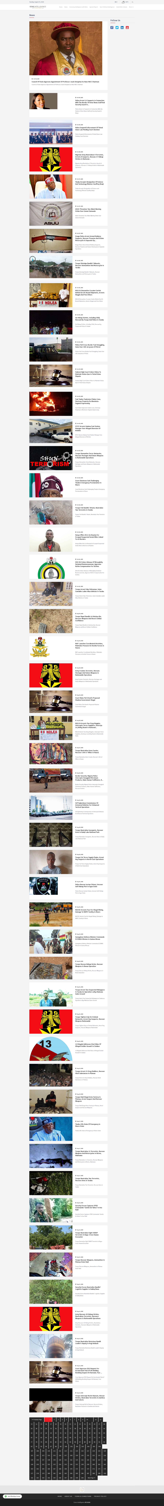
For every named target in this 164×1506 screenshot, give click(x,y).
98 (56, 1446)
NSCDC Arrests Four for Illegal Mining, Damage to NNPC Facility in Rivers (89, 911)
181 (54, 1473)
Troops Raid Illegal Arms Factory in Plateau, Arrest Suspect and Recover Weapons (88, 1099)
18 (56, 1424)
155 (65, 1464)
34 (56, 1428)
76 (104, 1437)
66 (56, 1437)
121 (32, 1455)
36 (65, 1428)
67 (60, 1437)
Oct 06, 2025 (80, 260)
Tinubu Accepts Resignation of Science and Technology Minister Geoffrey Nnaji (89, 183)
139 (54, 1460)
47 (41, 1433)
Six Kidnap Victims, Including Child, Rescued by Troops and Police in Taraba (89, 319)
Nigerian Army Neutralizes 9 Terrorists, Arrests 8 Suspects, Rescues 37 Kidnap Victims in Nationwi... (89, 157)
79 (41, 1442)
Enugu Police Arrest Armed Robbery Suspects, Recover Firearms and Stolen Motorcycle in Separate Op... (89, 238)
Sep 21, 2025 (80, 987)
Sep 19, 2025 (80, 1068)
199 (77, 1478)
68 (65, 1437)
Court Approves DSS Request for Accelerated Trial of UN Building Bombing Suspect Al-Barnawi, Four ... (88, 1371)
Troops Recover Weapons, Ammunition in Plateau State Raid (90, 1261)
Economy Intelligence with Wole (78, 7)
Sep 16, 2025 (80, 1203)
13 (31, 1424)
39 (80, 1428)
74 (94, 1437)
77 (31, 1442)
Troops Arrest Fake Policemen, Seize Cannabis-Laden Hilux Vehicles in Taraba (89, 590)
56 (85, 1433)
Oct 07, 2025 (80, 179)
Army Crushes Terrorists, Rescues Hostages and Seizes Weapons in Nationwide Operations (87, 673)
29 (31, 1428)
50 (56, 1433)
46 (36, 1433)
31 (41, 1428)
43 (99, 1428)
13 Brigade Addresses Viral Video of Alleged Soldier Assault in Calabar (88, 1045)
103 (83, 1446)
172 (82, 1469)
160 (93, 1464)
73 (89, 1437)
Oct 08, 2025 (80, 152)
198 (71, 1478)
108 (37, 1451)
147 (99, 1460)
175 (99, 1469)
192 (37, 1478)
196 (60, 1478)
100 (66, 1446)
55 (80, 1433)
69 (70, 1437)
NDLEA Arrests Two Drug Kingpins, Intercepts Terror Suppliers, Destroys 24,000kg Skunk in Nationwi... (88, 725)
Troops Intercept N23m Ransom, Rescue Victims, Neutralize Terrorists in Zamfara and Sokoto (90, 1398)
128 (71, 1455)
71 (80, 1437)
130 (82, 1455)
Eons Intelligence (79, 1502)
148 (105, 1460)
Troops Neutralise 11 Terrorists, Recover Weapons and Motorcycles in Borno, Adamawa (90, 1153)
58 (94, 1433)
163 (32, 1469)
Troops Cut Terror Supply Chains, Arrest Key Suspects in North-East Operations (89, 858)
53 (70, 1433)
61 (31, 1437)
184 (71, 1473)
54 (75, 1433)
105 (94, 1446)
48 (46, 1433)
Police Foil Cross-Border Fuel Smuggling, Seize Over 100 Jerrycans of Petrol (90, 346)
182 (60, 1473)
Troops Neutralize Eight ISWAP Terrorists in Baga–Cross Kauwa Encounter (87, 1235)
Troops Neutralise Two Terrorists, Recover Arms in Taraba (87, 1179)
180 (49, 1473)
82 (56, 1442)
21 (70, 1424)
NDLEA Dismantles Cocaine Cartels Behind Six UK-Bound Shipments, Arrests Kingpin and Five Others (89, 292)
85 (70, 1442)
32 (46, 1428)
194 (49, 1478)
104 (88, 1446)
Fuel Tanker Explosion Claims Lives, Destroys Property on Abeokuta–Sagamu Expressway (88, 401)
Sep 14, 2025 (80, 1311)
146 (93, 1460)
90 (94, 1442)
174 (93, 1469)
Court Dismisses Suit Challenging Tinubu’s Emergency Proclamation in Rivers (88, 483)
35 (60, 1428)
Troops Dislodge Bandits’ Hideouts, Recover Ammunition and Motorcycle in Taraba (89, 265)
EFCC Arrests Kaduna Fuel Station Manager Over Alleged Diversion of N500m (87, 428)
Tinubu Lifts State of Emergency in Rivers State (87, 1125)
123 (43, 1455)
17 (51, 1424)
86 (75, 1442)
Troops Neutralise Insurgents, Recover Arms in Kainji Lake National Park (89, 831)
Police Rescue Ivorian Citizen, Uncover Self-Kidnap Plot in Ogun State (89, 885)
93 (31, 1446)
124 (49, 1455)
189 (99, 1473)
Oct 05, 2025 (80, 287)
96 (46, 1446)
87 (80, 1442)
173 (88, 1469)
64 (46, 1437)
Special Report (93, 7)
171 (77, 1469)
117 (88, 1451)
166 (49, 1469)
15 (41, 1424)
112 (60, 1451)
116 (82, 1451)
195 (54, 1478)
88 (85, 1442)
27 (99, 1424)
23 (80, 1424)
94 (36, 1446)
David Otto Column (121, 7)
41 (89, 1428)
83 (60, 1442)
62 (36, 1437)
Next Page (91, 1478)
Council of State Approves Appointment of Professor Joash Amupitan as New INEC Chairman (65, 82)
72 (85, 1437)
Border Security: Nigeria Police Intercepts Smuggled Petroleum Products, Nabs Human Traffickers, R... (89, 778)
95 (41, 1446)
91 (99, 1442)
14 (36, 1424)
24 (85, 1424)
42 (94, 1428)
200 (82, 1478)
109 (43, 1451)
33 (51, 1428)
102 (77, 1446)
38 (75, 1428)
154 (60, 1464)
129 (77, 1455)
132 (93, 1455)
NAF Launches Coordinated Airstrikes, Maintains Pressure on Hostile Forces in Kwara (89, 646)
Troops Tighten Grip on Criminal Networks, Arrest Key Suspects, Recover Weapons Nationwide (90, 1019)
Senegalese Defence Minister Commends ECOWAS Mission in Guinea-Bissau (89, 938)
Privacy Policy (100, 1496)
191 (32, 1478)
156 (71, 1464)
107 (32, 1451)
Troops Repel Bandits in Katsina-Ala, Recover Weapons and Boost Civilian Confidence (88, 618)
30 (36, 1428)
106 (99, 1446)
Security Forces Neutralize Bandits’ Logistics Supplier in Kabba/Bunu (88, 1288)
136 (37, 1460)
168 (60, 1469)
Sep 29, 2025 (80, 641)
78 (36, 1442)
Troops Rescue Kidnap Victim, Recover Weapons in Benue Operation (89, 965)
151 (43, 1464)
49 (51, 1433)
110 (49, 1451)
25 (89, 1424)
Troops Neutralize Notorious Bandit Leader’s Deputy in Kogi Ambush (88, 1342)
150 (37, 1464)
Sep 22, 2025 (80, 934)
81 (51, 1442)
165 (43, 1469)
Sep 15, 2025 (80, 1257)
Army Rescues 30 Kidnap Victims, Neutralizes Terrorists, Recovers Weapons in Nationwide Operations (88, 1316)
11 (96, 1419)
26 (94, 1424)
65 (51, 1437)
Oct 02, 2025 (80, 478)
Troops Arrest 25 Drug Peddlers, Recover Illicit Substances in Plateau (90, 1072)
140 (60, 1460)
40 (85, 1428)
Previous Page (37, 1419)
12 (100, 1419)
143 (77, 1460)
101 (71, 1446)
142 (71, 1460)
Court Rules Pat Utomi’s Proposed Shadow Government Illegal (87, 699)
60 (104, 1433)
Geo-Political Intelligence (107, 7)
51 (60, 1433)
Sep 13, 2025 (80, 1338)
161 (99, 1464)
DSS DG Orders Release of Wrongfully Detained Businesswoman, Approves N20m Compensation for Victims (89, 564)
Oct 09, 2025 (36, 79)
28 (104, 1424)
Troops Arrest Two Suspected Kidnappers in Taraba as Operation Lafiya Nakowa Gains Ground (90, 992)
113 (65, 1451)
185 (77, 1473)
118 (93, 1451)
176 (105, 1469)
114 (71, 1451)
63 (41, 1437)
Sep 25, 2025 (80, 881)
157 (77, 1464)
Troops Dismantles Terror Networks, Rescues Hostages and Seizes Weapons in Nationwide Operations (89, 455)
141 (65, 1460)
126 (60, 1455)
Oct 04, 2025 (80, 342)
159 (88, 1464)
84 (65, 1442)
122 (37, 1455)
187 (88, 1473)
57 (89, 1433)
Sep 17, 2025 (80, 1121)
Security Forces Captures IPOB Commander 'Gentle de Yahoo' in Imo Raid (88, 1208)
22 (75, 1424)
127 (65, 1455)
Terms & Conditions (83, 1496)
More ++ (131, 7)
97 (51, 1446)
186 (82, 1473)
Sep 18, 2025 (80, 1094)
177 (32, 1473)
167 (54, 1469)
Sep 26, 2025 (80, 773)
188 (93, 1473)
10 (87, 1419)
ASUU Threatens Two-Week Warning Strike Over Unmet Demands (88, 210)
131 (88, 1455)
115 (77, 1451)
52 (65, 1433)
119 (99, 1451)
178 (37, 1473)
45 (31, 1433)
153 (54, 1464)
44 (104, 1428)
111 (54, 1451)
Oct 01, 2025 (80, 559)
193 (43, 1478)
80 (46, 1442)
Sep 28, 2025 (80, 720)
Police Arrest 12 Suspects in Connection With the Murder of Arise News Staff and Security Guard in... (90, 102)
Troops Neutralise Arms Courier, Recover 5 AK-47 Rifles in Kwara (87, 751)
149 (32, 1464)
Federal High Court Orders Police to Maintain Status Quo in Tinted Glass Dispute (88, 374)
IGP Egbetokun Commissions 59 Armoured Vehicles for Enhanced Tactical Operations (87, 805)
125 (54, 1455)
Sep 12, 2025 (80, 1365)
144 (82, 1460)
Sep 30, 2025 (80, 613)
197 (65, 1478)
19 (60, 1424)
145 (88, 1460)
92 (104, 1442)
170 (71, 1469)
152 (49, 1464)
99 (60, 1446)
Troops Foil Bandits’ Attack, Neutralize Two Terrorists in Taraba (89, 509)
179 (43, 1473)
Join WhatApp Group (14, 1496)
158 (82, 1464)
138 (49, 1460)
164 (37, 1469)
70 (75, 1437)
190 (105, 1473)
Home (60, 7)
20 (65, 1424)
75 (99, 1437)
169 (65, 1469)
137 (43, 1460)
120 (105, 1451)
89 (89, 1442)
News (66, 7)
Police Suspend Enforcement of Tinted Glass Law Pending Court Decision (89, 129)
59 (99, 1433)
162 (105, 1464)
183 (65, 1473)
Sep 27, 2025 (80, 747)
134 (105, 1455)
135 (32, 1460)
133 (99, 1455)
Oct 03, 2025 (80, 369)
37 (70, 1428)
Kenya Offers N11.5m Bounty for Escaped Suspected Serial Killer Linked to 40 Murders (89, 537)
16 (46, 1424)
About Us (68, 1496)
